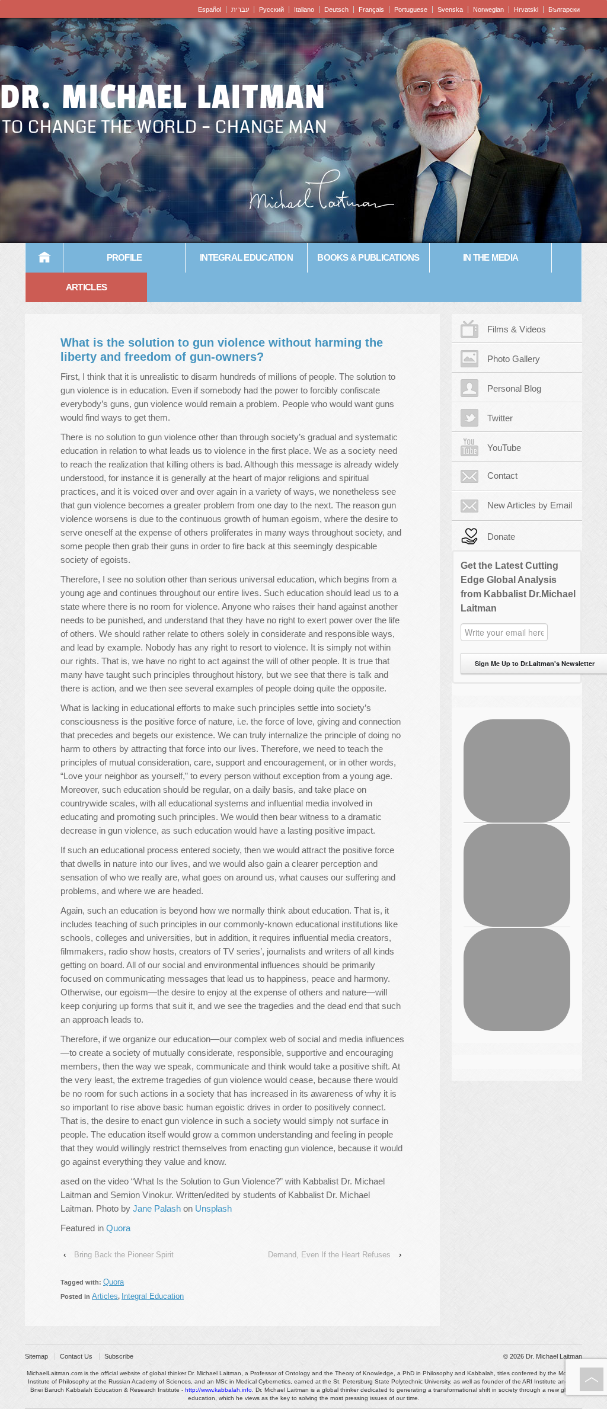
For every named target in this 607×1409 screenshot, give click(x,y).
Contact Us (76, 1356)
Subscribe (118, 1356)
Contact (502, 475)
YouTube (504, 448)
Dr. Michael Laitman (163, 97)
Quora (118, 1228)
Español (209, 9)
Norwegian (488, 9)
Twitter (500, 418)
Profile (124, 257)
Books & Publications (368, 257)
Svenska (450, 9)
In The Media (490, 257)
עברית (240, 9)
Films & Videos (516, 329)
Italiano (304, 9)
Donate (501, 536)
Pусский (271, 9)
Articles (86, 287)
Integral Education (246, 257)
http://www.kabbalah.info (218, 1389)
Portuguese (410, 9)
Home (44, 258)
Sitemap (36, 1356)
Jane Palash (157, 1208)
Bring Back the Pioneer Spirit (124, 1254)
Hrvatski (526, 9)
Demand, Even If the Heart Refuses (329, 1254)
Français (371, 9)
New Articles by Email (529, 505)
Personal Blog (514, 388)
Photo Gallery (513, 359)
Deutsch (336, 9)
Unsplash (213, 1208)
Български (564, 9)
